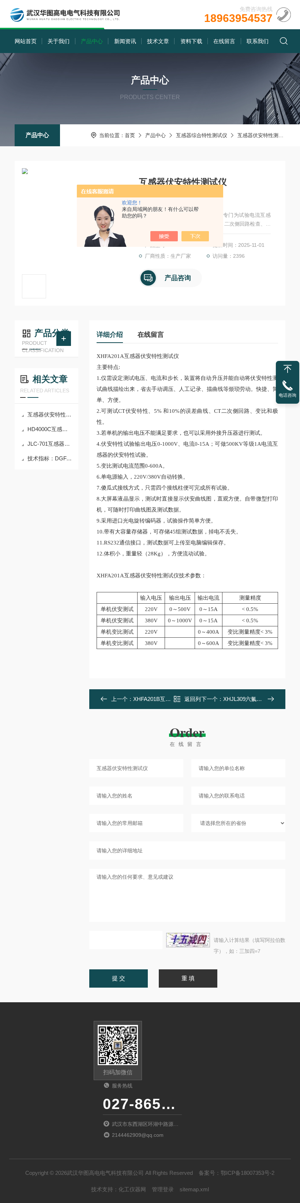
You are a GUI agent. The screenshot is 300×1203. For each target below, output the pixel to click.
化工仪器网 (132, 1189)
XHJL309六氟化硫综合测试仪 (259, 699)
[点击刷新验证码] (188, 940)
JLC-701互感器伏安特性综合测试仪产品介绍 (50, 444)
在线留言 (224, 41)
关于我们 (59, 41)
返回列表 (192, 701)
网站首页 (26, 41)
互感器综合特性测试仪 (201, 135)
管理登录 (163, 1189)
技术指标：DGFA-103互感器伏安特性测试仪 (50, 458)
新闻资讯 (125, 41)
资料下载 (191, 41)
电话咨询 (287, 395)
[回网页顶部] (288, 369)
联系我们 (258, 41)
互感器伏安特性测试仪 (263, 135)
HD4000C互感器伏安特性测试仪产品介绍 (50, 429)
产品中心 (92, 41)
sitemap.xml (194, 1189)
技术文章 (158, 41)
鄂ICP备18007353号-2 (247, 1173)
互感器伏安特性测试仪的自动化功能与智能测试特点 (50, 414)
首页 (130, 135)
